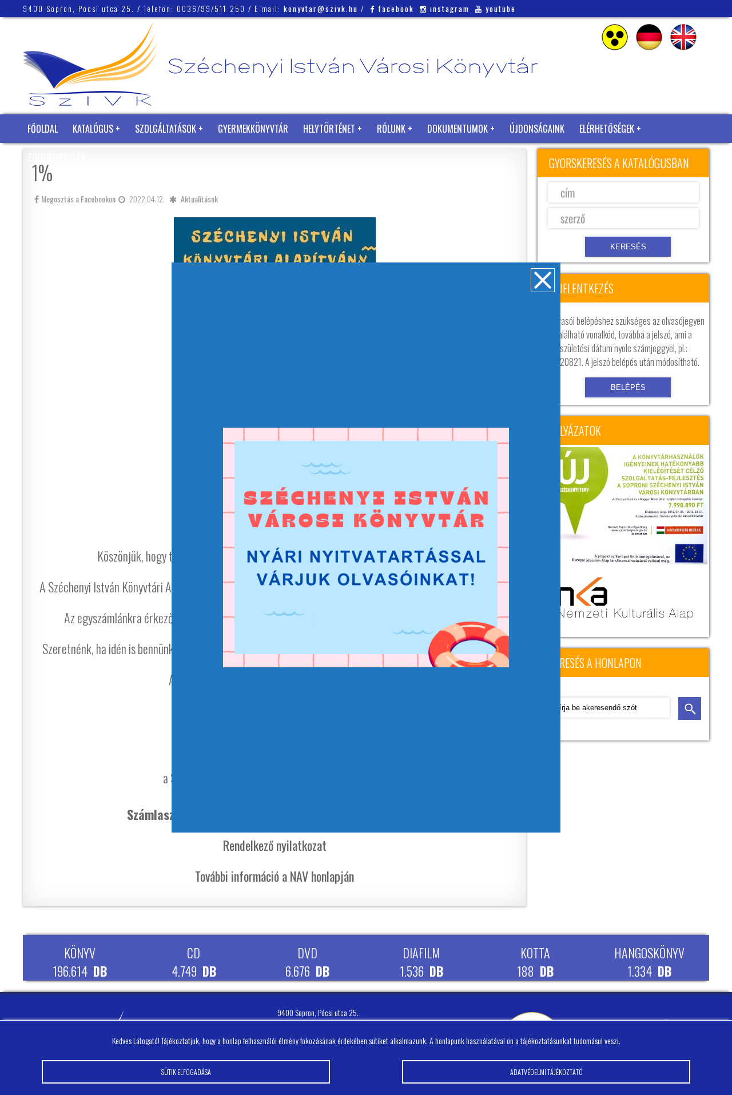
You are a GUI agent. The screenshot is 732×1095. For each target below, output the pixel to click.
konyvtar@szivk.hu (321, 8)
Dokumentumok (457, 129)
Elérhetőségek (606, 129)
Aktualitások (199, 199)
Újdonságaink (537, 129)
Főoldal (42, 129)
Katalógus (93, 129)
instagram (450, 8)
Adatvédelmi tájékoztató (546, 1072)
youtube (501, 8)
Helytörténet (329, 129)
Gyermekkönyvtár (253, 129)
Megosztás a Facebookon (78, 199)
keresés (689, 708)
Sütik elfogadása (186, 1072)
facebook (396, 8)
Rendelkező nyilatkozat (275, 845)
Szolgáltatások (165, 129)
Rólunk (391, 129)
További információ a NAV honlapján (274, 876)
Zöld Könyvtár (56, 157)
